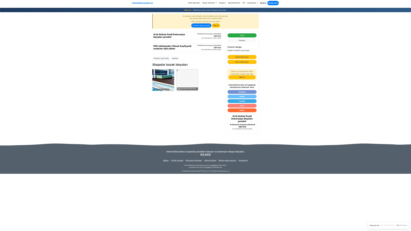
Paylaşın (242, 40)
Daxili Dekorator (242, 57)
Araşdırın (222, 3)
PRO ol (216, 25)
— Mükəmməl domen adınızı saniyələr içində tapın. (205, 10)
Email (242, 106)
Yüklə (242, 35)
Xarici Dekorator (242, 62)
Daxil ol (263, 3)
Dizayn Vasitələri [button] (208, 3)
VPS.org (203, 171)
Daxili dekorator (194, 3)
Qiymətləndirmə (234, 3)
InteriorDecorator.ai (142, 3)
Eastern (175, 58)
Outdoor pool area (161, 58)
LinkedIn (242, 101)
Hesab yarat (273, 3)
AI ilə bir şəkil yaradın (201, 25)
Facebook (242, 92)
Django (208, 167)
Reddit (242, 110)
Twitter (242, 96)
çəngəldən (213, 165)
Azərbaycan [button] (252, 3)
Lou (228, 171)
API (243, 3)
